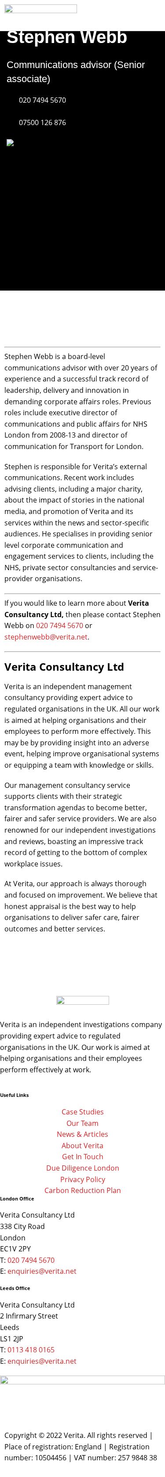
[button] (137, 18)
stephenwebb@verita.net (46, 637)
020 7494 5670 (59, 625)
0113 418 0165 (31, 1350)
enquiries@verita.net (42, 1271)
